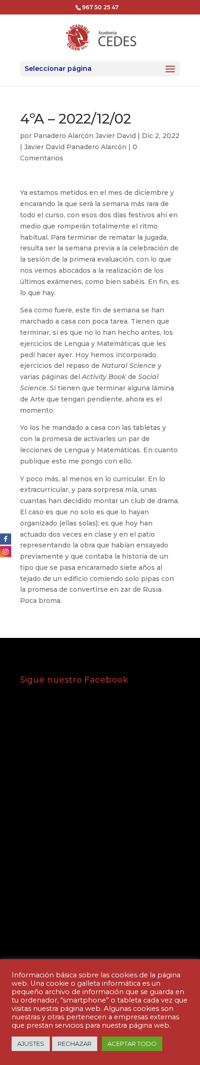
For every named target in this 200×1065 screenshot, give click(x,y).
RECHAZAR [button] (75, 1043)
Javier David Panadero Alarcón (75, 147)
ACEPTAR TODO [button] (132, 1043)
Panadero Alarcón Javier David (84, 135)
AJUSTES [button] (30, 1043)
